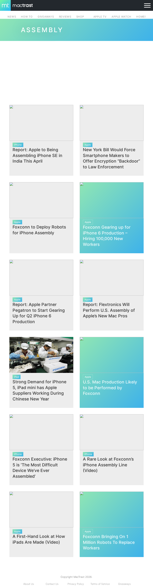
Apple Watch (121, 16)
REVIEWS (65, 16)
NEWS (12, 16)
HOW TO (26, 16)
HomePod (143, 16)
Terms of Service (100, 583)
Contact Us (52, 583)
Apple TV (100, 16)
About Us (28, 583)
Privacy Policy (76, 583)
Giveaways (124, 583)
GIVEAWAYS (46, 16)
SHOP (80, 16)
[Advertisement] (76, 71)
